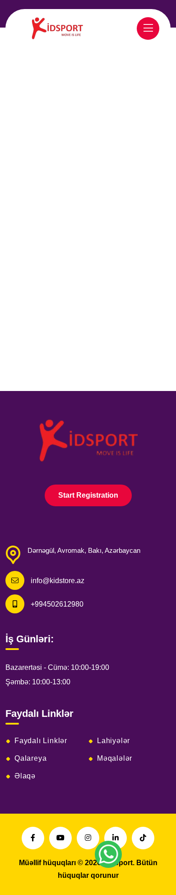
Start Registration (88, 495)
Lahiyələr (113, 740)
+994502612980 (57, 604)
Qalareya (30, 758)
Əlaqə (25, 776)
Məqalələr (114, 758)
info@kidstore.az (57, 580)
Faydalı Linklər (40, 740)
